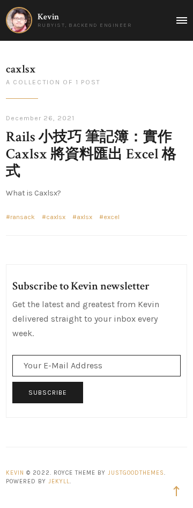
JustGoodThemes (136, 472)
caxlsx (55, 217)
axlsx (84, 217)
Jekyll (59, 481)
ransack (22, 217)
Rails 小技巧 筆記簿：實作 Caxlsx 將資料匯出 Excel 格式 (91, 154)
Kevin (48, 17)
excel (111, 217)
